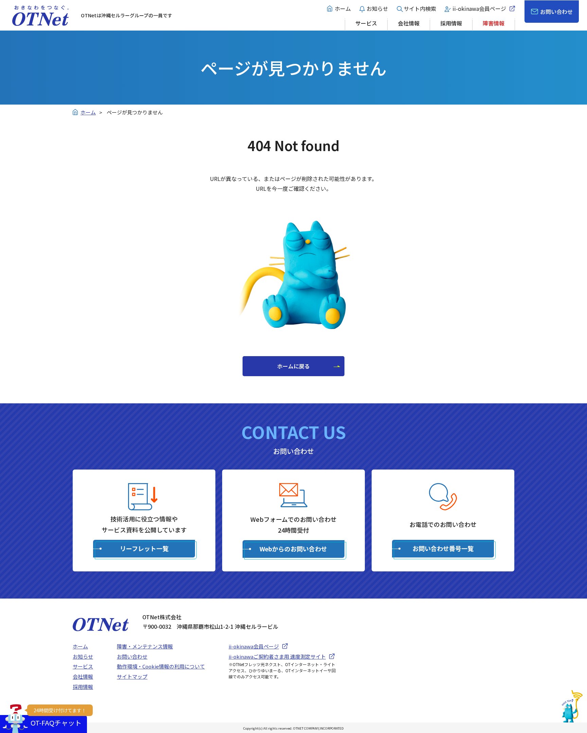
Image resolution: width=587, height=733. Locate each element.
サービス (366, 23)
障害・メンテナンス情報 (145, 646)
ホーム (343, 8)
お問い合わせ (556, 11)
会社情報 (409, 23)
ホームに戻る (293, 366)
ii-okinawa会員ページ (479, 8)
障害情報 (493, 23)
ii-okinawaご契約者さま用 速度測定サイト (277, 656)
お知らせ (377, 8)
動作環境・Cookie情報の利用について (161, 666)
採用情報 (451, 23)
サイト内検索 (420, 8)
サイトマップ (132, 676)
